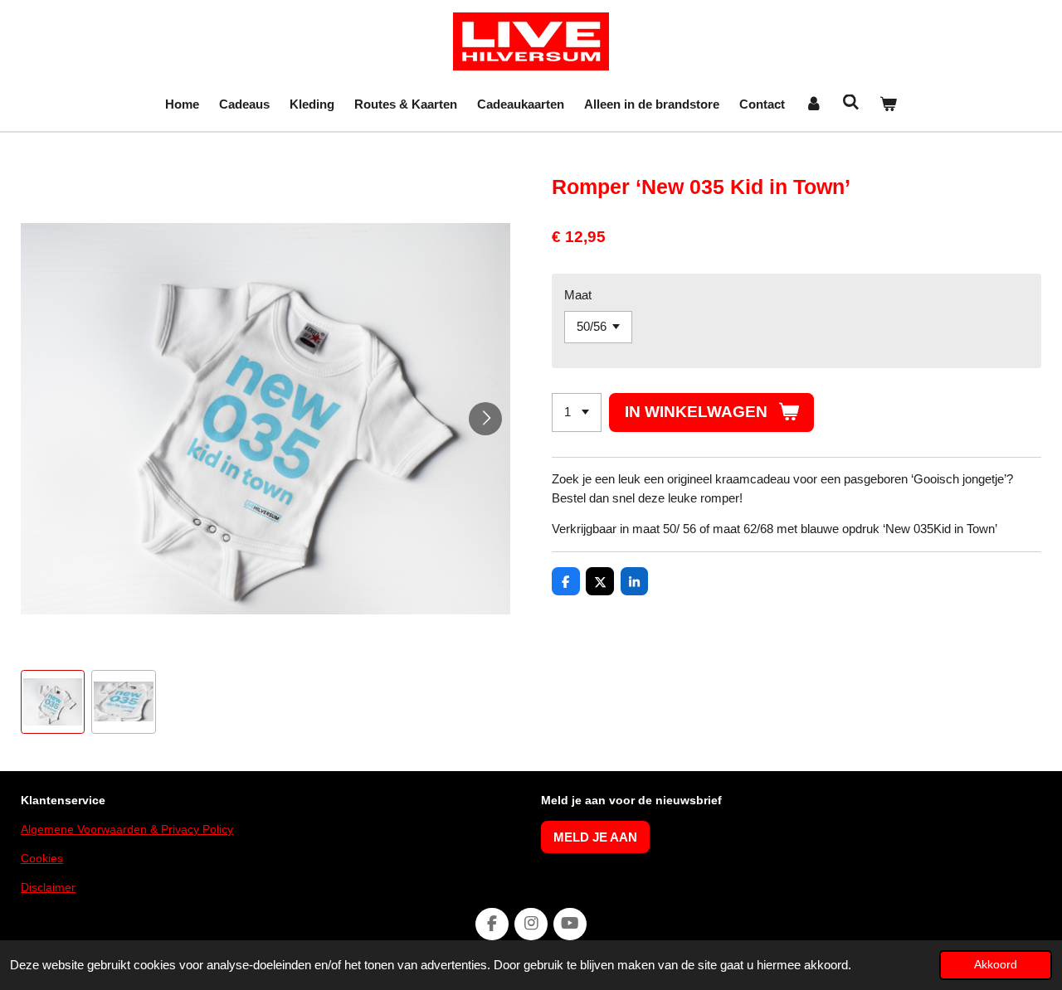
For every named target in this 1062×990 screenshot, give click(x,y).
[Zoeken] (851, 102)
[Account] (813, 105)
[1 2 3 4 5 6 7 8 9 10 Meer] (577, 412)
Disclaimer (48, 887)
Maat (578, 295)
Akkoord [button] (995, 964)
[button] (53, 702)
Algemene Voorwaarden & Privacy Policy (127, 829)
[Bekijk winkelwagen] (888, 105)
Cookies (42, 858)
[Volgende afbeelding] (485, 418)
